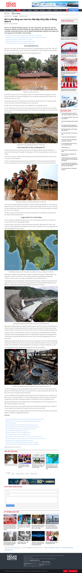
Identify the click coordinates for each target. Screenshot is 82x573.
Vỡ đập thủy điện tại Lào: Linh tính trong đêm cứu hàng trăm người (21, 428)
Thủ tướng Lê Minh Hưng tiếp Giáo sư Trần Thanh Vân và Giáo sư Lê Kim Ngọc (38, 527)
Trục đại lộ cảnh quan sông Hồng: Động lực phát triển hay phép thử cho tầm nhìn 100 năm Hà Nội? (69, 164)
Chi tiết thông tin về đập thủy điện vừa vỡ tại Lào (17, 430)
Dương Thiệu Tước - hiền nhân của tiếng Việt (23, 543)
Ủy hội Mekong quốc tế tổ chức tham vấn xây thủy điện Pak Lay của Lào (22, 425)
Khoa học (42, 10)
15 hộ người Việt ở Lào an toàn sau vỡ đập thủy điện (18, 434)
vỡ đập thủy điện (19, 473)
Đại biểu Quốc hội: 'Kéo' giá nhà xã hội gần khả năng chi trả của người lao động (10, 543)
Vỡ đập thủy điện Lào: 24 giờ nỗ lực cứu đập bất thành (18, 432)
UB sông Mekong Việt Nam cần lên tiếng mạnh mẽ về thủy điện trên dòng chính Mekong (26, 438)
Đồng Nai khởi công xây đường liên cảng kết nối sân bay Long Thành (68, 89)
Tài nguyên (15, 16)
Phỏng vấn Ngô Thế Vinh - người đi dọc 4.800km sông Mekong (20, 43)
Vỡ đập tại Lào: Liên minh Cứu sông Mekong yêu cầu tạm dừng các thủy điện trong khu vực (26, 37)
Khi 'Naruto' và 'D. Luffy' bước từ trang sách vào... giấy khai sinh (24, 527)
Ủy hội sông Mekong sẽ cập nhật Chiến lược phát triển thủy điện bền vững (23, 426)
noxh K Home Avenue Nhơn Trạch (67, 547)
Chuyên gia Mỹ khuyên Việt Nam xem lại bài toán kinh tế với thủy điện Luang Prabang (25, 419)
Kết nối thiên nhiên (23, 16)
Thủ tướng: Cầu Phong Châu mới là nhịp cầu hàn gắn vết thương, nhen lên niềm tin (69, 56)
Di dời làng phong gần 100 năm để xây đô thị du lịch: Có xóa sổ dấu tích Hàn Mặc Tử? (69, 159)
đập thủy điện (34, 473)
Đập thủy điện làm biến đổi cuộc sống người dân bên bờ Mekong (21, 41)
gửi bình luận (10, 505)
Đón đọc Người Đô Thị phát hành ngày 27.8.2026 (52, 543)
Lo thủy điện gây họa (11, 423)
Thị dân (29, 10)
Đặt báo (65, 571)
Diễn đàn (56, 10)
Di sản (23, 10)
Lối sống (49, 10)
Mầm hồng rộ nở (65, 147)
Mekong (27, 473)
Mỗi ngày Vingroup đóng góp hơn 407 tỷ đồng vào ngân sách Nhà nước (69, 126)
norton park (14, 547)
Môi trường (15, 13)
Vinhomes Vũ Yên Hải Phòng (49, 547)
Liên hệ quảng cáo (73, 571)
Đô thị (18, 10)
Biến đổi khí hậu (7, 16)
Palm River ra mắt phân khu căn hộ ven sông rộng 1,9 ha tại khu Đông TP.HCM (38, 543)
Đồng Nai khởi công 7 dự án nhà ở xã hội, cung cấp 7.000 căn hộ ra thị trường (69, 73)
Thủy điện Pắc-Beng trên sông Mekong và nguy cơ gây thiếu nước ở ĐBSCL (23, 444)
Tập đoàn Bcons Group (9, 549)
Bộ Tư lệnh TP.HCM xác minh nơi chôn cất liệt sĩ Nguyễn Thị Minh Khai (69, 114)
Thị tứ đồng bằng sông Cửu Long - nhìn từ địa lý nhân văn (69, 144)
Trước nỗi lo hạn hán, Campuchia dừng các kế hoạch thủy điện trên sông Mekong (24, 35)
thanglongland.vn (30, 547)
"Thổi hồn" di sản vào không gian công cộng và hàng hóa (69, 140)
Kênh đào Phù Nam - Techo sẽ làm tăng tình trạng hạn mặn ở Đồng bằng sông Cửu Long (52, 466)
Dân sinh (12, 10)
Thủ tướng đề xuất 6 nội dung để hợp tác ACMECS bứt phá (23, 466)
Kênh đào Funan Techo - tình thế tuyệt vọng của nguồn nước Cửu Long (38, 466)
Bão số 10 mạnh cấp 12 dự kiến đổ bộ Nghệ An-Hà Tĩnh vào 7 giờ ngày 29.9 (69, 38)
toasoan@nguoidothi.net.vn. (33, 564)
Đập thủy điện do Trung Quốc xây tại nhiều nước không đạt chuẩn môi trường (24, 421)
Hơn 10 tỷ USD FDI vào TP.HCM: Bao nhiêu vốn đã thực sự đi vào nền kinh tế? (52, 527)
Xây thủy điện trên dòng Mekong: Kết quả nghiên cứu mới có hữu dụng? (22, 442)
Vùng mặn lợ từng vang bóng (11, 464)
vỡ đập (12, 473)
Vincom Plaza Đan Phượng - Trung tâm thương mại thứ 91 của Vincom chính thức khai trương (10, 527)
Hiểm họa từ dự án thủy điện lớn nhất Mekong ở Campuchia (20, 440)
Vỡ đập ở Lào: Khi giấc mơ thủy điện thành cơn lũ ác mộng (19, 39)
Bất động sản (57, 547)
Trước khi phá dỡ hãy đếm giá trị (69, 137)
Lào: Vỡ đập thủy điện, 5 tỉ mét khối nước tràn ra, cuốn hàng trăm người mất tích (24, 436)
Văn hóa (36, 10)
